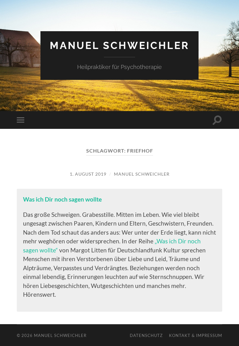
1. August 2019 (88, 174)
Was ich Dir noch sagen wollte (62, 199)
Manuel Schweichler (119, 45)
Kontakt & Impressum (195, 335)
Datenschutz (146, 335)
